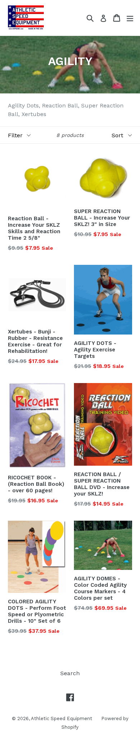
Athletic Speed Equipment (61, 718)
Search (70, 673)
